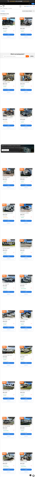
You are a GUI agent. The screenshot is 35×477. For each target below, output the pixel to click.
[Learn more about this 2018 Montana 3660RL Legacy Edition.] (26, 22)
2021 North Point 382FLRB (24, 82)
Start (27, 56)
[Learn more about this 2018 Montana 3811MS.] (26, 350)
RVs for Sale (5, 8)
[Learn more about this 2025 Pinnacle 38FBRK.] (8, 314)
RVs (5, 3)
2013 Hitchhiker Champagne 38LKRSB (8, 117)
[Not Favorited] (13, 30)
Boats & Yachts (2, 3)
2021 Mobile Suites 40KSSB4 (25, 390)
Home (1, 8)
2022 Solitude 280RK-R (24, 319)
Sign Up (33, 3)
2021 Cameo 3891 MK (6, 426)
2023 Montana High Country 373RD (8, 355)
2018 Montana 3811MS (24, 355)
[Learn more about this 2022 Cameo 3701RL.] (26, 279)
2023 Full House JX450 (24, 117)
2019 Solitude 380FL (23, 461)
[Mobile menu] (1, 6)
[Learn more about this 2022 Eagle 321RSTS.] (8, 172)
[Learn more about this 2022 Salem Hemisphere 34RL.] (26, 421)
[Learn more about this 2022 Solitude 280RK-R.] (26, 314)
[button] (30, 475)
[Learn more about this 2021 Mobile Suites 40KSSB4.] (26, 385)
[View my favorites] (34, 6)
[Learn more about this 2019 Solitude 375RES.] (26, 172)
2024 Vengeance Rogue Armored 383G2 (25, 248)
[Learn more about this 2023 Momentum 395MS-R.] (26, 208)
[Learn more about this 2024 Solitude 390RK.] (8, 385)
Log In (29, 3)
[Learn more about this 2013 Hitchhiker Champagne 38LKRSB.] (8, 112)
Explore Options (5, 150)
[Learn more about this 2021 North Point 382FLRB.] (26, 77)
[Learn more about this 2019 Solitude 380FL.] (26, 457)
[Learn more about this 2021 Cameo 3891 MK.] (8, 421)
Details (9, 34)
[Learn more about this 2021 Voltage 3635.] (8, 279)
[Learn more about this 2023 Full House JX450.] (26, 112)
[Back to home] (3, 6)
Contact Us (8, 36)
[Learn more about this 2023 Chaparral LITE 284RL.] (8, 457)
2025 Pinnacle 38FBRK (6, 319)
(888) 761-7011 (29, 6)
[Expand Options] (14, 26)
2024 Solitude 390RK (6, 390)
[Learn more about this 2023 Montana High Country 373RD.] (8, 350)
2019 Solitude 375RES (24, 177)
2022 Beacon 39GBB (6, 26)
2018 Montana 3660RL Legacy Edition (25, 26)
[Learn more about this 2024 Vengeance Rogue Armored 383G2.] (26, 243)
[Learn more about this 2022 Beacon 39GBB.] (8, 22)
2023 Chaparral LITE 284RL (7, 461)
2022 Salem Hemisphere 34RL (25, 426)
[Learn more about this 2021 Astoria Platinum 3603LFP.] (8, 208)
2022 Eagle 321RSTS (6, 177)
